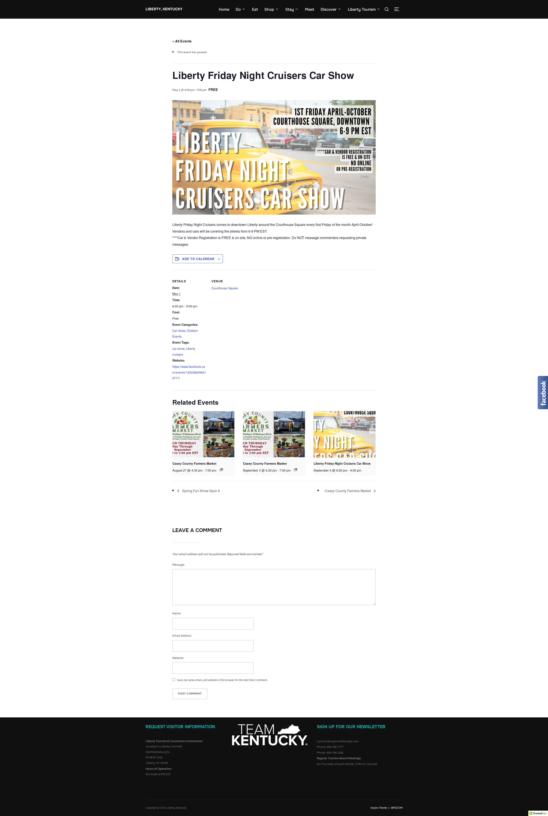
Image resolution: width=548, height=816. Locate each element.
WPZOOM (396, 807)
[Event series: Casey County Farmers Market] (221, 469)
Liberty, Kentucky (164, 9)
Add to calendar (198, 259)
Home (224, 9)
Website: (178, 658)
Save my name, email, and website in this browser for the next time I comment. (222, 680)
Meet (309, 9)
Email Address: (182, 636)
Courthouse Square (224, 288)
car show (178, 348)
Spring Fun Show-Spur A (200, 490)
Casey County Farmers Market (194, 463)
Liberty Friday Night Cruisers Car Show (342, 463)
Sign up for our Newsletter (351, 726)
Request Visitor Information (180, 726)
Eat (255, 9)
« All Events (182, 41)
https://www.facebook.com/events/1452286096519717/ (189, 372)
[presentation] (203, 434)
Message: (178, 565)
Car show (178, 330)
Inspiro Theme (379, 807)
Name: (176, 613)
